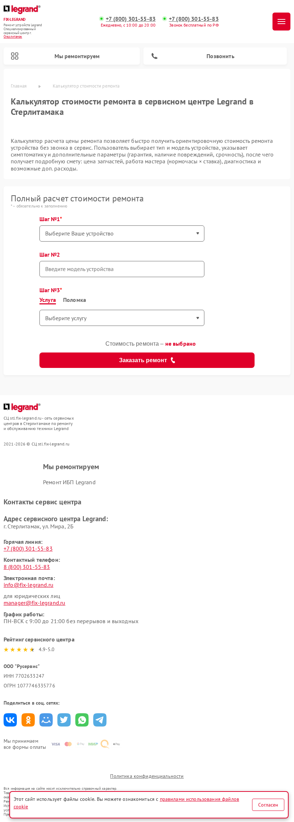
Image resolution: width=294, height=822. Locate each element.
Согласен (268, 805)
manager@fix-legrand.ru (34, 602)
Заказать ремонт (143, 360)
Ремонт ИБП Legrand (69, 482)
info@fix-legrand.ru (28, 584)
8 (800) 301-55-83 (27, 566)
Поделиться (10, 720)
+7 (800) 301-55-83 (131, 18)
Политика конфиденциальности (147, 776)
